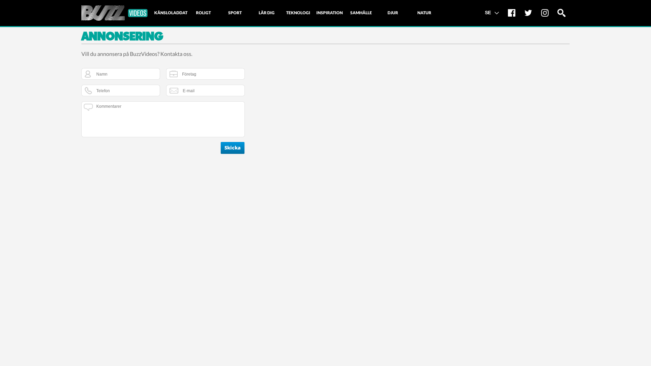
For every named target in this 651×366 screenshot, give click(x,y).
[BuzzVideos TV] (114, 13)
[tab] (171, 12)
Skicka (232, 147)
